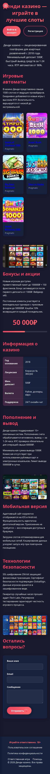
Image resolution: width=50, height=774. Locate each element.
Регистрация (35, 31)
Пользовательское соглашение (25, 747)
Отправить (18, 710)
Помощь (37, 759)
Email (10, 674)
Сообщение (13, 687)
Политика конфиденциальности (25, 753)
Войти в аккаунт (12, 31)
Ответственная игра (19, 759)
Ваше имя (13, 660)
